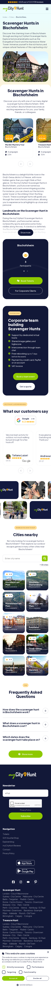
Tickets (6, 834)
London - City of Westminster (15, 893)
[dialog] (25, 969)
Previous (21, 164)
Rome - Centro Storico (13, 902)
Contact (6, 849)
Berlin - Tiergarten (10, 899)
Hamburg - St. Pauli (37, 908)
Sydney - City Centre (12, 896)
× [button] (48, 952)
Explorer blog (8, 842)
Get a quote (25, 386)
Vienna (24, 908)
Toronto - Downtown (34, 902)
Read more (37, 962)
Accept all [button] (13, 978)
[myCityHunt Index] (15, 9)
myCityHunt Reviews (12, 845)
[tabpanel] (25, 259)
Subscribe (25, 816)
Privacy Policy (25, 810)
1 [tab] (24, 271)
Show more (25, 232)
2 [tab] (27, 271)
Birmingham (8, 916)
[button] (25, 985)
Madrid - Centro (27, 899)
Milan (5, 913)
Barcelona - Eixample (33, 910)
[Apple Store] (25, 863)
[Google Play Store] (25, 871)
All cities (44, 565)
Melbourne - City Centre (33, 896)
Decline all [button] (37, 978)
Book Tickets (27, 280)
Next (30, 164)
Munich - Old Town (27, 913)
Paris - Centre (23, 905)
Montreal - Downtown (12, 910)
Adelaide (13, 913)
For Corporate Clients (25, 290)
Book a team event (25, 376)
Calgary (18, 916)
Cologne (28, 916)
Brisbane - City (9, 905)
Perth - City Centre (11, 908)
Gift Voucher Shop (11, 838)
